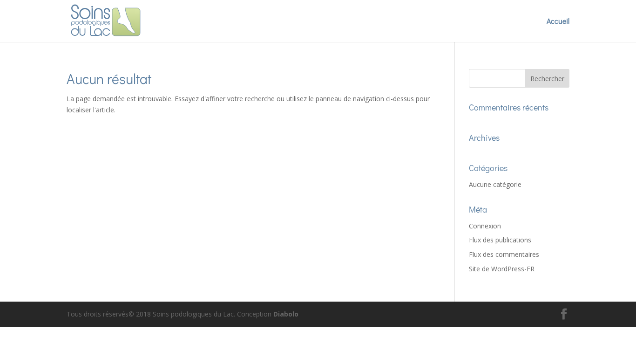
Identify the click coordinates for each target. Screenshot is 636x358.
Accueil (558, 22)
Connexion (485, 225)
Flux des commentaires (504, 254)
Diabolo (285, 314)
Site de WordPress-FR (502, 268)
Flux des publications (500, 239)
